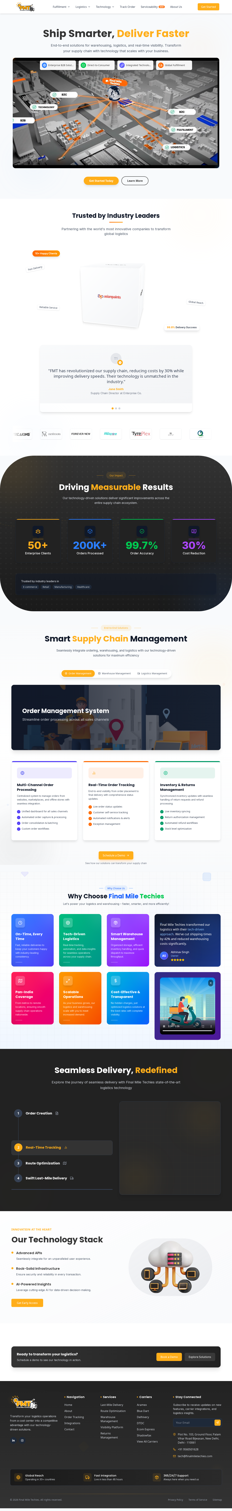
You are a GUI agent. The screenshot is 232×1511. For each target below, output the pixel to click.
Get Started (208, 7)
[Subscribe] (218, 1423)
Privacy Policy (175, 1499)
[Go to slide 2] (116, 408)
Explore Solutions (200, 1357)
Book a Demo (169, 1357)
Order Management (80, 673)
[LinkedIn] (13, 1440)
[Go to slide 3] (119, 408)
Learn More (135, 181)
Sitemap (217, 1499)
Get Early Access (27, 1303)
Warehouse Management (116, 673)
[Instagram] (22, 1440)
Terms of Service (198, 1499)
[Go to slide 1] (113, 408)
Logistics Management (154, 673)
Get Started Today (101, 181)
